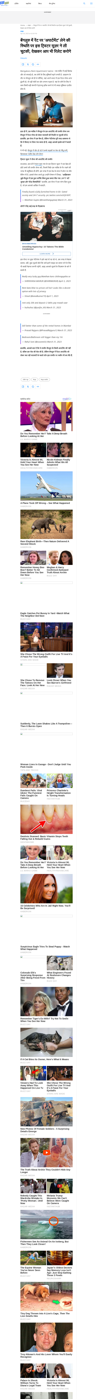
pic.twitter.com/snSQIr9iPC (58, 195)
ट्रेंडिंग (16, 3)
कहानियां (28, 3)
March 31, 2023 (65, 200)
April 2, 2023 (65, 281)
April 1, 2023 (52, 296)
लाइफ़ (29, 25)
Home (22, 25)
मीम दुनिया (52, 3)
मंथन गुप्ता (38, 163)
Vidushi (23, 58)
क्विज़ (40, 3)
